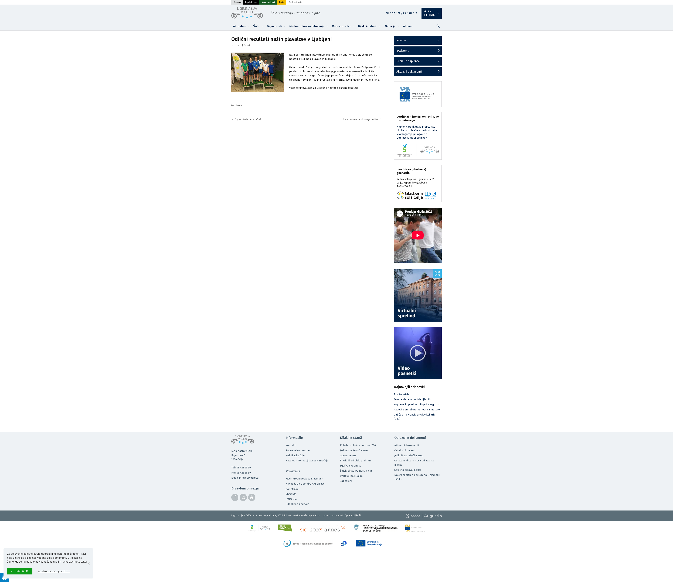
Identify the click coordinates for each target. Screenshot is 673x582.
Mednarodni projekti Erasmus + (305, 478)
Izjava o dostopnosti (332, 515)
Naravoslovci (268, 2)
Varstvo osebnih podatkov (306, 515)
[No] (88, 563)
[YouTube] (251, 497)
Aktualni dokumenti (409, 71)
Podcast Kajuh (295, 2)
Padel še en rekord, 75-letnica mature (417, 409)
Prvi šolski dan (402, 394)
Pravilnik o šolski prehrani (355, 460)
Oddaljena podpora (297, 504)
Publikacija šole (295, 455)
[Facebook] (234, 497)
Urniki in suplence (408, 61)
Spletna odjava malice (407, 469)
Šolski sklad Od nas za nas (356, 470)
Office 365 (291, 499)
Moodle (401, 40)
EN (387, 13)
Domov (237, 2)
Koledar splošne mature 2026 (358, 445)
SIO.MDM (291, 493)
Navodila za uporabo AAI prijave (305, 483)
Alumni (407, 26)
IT (416, 13)
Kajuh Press (251, 2)
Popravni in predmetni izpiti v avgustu (417, 404)
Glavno (238, 105)
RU (410, 13)
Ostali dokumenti (404, 450)
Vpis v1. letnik (429, 13)
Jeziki (281, 2)
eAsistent (402, 50)
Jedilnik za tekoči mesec (354, 450)
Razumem (22, 571)
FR (398, 13)
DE (393, 13)
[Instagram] (243, 497)
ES (404, 13)
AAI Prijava (292, 488)
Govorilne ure (348, 455)
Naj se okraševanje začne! (248, 119)
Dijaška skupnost (350, 465)
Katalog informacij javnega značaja (307, 460)
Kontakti (291, 445)
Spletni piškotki (353, 515)
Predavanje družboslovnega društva (360, 119)
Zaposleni (346, 480)
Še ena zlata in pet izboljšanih (412, 399)
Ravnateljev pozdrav (298, 450)
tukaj (84, 561)
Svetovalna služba (351, 475)
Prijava (287, 515)
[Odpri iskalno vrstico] (438, 26)
